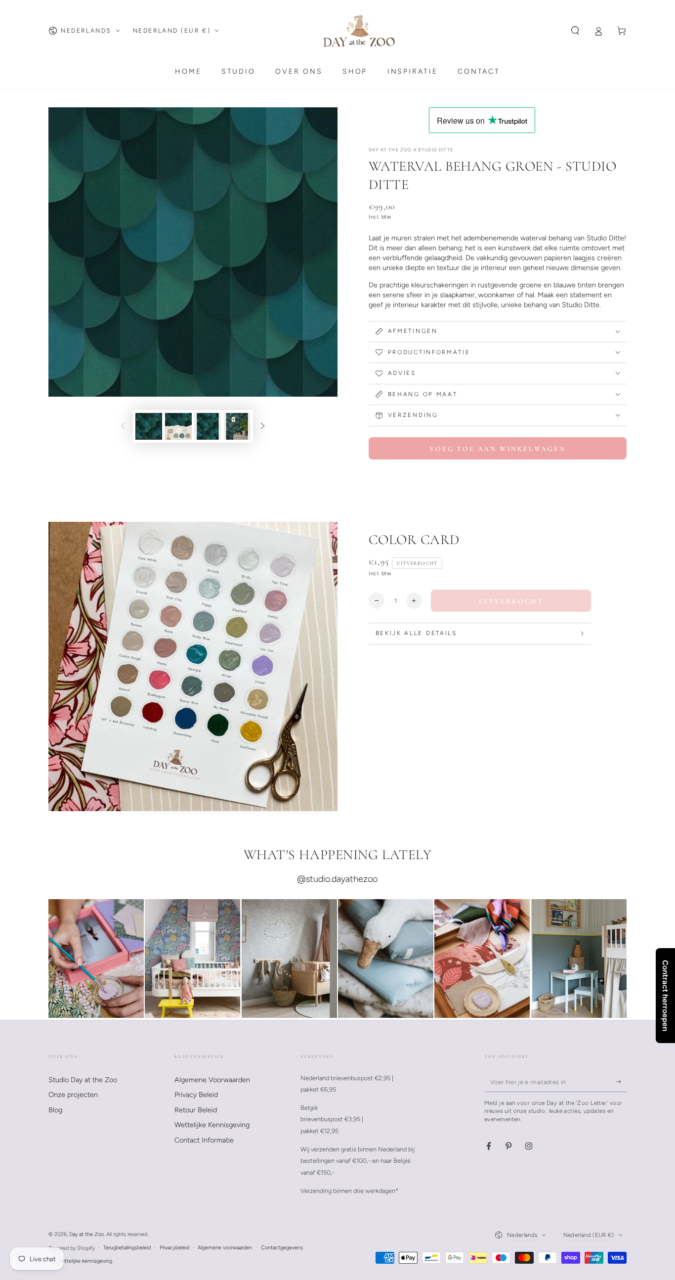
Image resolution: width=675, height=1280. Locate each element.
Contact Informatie (204, 1140)
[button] (575, 31)
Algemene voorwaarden (225, 1247)
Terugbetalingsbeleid (127, 1247)
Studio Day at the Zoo (82, 1079)
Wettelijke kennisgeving (84, 1261)
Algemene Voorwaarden (212, 1079)
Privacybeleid (174, 1247)
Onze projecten (73, 1094)
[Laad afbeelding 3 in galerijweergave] (207, 426)
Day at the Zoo (86, 1234)
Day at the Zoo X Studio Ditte (411, 149)
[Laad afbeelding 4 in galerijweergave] (237, 426)
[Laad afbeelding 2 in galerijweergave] (178, 426)
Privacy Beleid (196, 1094)
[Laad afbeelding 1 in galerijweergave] (148, 426)
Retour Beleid (195, 1109)
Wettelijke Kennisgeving (212, 1124)
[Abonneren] (621, 1082)
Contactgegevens (282, 1247)
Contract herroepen (665, 995)
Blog (55, 1109)
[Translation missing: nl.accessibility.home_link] (359, 30)
